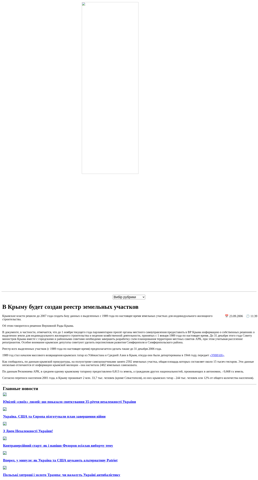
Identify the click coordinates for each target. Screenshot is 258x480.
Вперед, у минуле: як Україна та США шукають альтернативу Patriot (60, 460)
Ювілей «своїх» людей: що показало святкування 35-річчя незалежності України (69, 402)
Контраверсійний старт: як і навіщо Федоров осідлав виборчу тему (58, 445)
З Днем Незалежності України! (28, 431)
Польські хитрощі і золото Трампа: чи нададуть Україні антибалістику (61, 475)
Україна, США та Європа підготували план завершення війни (54, 416)
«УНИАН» (217, 355)
